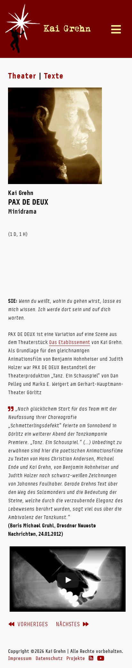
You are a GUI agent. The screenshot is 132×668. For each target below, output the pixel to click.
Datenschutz (49, 658)
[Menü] (116, 30)
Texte (53, 76)
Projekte (75, 658)
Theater (22, 76)
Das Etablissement (69, 342)
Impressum (20, 658)
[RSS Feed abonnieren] (91, 658)
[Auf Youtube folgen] (100, 658)
